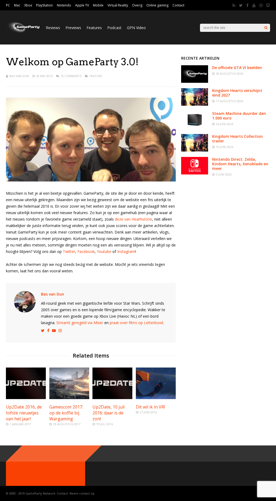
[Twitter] (241, 5)
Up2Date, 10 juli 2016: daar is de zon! (108, 413)
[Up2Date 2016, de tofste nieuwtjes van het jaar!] (26, 397)
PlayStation (44, 5)
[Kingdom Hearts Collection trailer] (194, 150)
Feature (95, 76)
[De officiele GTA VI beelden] (194, 81)
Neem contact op (82, 493)
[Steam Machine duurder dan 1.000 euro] (194, 127)
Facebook (86, 251)
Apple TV (82, 5)
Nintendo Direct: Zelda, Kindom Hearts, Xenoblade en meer (240, 164)
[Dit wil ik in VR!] (156, 397)
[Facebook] (247, 5)
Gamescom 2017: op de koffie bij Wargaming (66, 413)
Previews (73, 27)
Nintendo (64, 5)
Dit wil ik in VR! (150, 407)
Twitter (69, 251)
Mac (17, 5)
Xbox (28, 5)
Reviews (53, 27)
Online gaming (157, 5)
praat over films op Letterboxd (136, 322)
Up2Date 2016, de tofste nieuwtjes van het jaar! (24, 413)
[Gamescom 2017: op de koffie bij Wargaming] (69, 397)
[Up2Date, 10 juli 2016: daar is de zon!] (112, 397)
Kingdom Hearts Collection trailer (237, 138)
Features (94, 27)
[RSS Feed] (233, 5)
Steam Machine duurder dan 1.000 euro (239, 116)
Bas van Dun (19, 76)
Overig (137, 5)
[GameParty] (23, 32)
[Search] (266, 28)
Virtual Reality (118, 5)
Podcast (114, 27)
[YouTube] (254, 5)
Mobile (98, 5)
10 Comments (70, 76)
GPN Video (136, 27)
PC (8, 5)
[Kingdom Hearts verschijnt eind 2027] (194, 104)
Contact (178, 5)
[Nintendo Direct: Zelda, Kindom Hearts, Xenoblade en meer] (194, 173)
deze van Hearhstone (133, 219)
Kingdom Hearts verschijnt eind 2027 (237, 93)
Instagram (126, 251)
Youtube (104, 251)
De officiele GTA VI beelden (237, 67)
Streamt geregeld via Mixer (79, 322)
